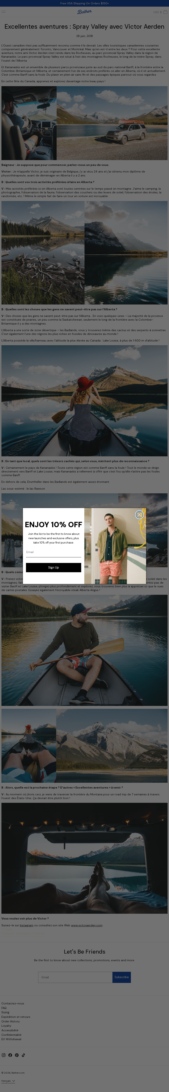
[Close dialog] (139, 514)
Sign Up (53, 567)
